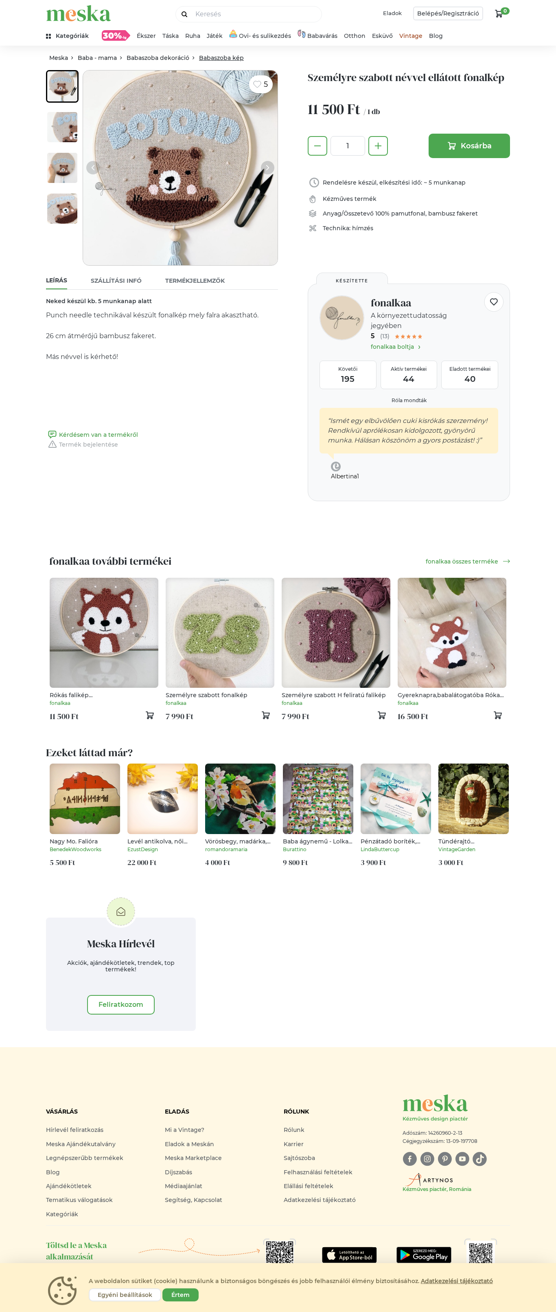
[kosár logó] (499, 13)
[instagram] (427, 1159)
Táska (170, 36)
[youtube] (462, 1159)
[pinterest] (445, 1159)
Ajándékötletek (69, 1186)
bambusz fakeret (453, 213)
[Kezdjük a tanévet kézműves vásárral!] (116, 35)
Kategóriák (62, 1214)
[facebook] (410, 1159)
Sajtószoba (299, 1158)
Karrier (294, 1144)
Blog (436, 36)
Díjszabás (178, 1172)
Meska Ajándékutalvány (81, 1144)
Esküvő (382, 36)
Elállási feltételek (308, 1186)
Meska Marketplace (193, 1158)
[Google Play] (349, 1255)
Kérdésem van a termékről (98, 434)
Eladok (392, 13)
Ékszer (146, 36)
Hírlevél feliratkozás (74, 1130)
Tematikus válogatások (79, 1200)
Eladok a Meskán (189, 1144)
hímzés (362, 228)
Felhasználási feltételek (318, 1172)
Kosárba (476, 145)
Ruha (192, 36)
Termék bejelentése (88, 444)
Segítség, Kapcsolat (193, 1200)
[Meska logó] (78, 13)
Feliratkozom (121, 1004)
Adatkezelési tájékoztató (320, 1200)
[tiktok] (480, 1159)
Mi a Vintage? (184, 1130)
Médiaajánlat (183, 1186)
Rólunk (294, 1130)
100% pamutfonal (400, 213)
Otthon (355, 36)
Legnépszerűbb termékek (84, 1158)
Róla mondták (409, 400)
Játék (215, 36)
